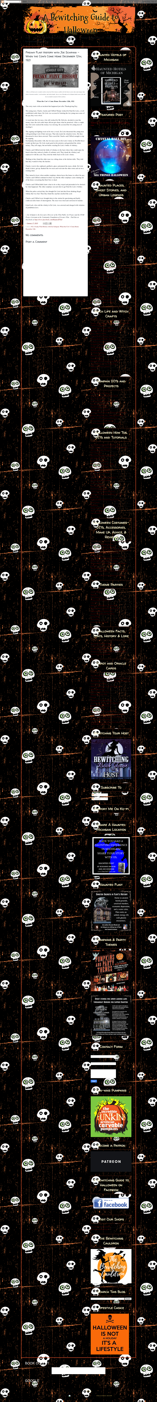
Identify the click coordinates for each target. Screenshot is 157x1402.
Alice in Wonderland (97, 592)
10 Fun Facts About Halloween (100, 646)
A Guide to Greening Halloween (101, 649)
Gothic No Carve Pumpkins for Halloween (104, 418)
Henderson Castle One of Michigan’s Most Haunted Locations (110, 245)
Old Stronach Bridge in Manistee (101, 259)
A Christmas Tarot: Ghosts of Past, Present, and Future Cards (110, 678)
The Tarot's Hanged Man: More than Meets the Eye (107, 717)
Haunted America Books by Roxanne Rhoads (59, 38)
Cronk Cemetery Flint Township (101, 223)
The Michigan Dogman (98, 294)
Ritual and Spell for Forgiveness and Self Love (105, 361)
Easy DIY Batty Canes (98, 475)
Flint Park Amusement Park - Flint (102, 237)
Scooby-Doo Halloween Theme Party (103, 614)
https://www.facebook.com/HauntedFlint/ (48, 219)
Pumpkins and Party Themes (92, 38)
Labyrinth (94, 603)
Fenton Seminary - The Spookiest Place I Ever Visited (108, 234)
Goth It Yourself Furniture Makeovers (103, 491)
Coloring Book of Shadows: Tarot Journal (104, 336)
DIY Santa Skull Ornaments (100, 467)
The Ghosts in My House (98, 283)
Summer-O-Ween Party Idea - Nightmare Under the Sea (108, 412)
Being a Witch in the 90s (98, 333)
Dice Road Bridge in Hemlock (100, 229)
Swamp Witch (95, 616)
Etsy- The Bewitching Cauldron (101, 1226)
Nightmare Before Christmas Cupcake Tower (105, 500)
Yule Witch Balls (96, 372)
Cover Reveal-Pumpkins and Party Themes (104, 401)
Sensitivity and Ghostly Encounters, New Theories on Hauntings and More (111, 268)
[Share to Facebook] (50, 223)
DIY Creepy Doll (96, 453)
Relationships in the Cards (99, 695)
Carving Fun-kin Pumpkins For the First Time (105, 445)
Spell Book (94, 505)
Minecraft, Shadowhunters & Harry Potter (104, 605)
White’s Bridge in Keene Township (102, 302)
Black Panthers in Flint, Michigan (101, 215)
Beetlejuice (94, 595)
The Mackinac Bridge (97, 288)
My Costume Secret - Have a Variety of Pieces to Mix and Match (109, 572)
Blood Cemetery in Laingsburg (100, 218)
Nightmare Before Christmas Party (102, 611)
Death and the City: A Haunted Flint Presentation (106, 226)
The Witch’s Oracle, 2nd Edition (101, 719)
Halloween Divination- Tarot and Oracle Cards (105, 686)
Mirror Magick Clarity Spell (100, 347)
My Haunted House (97, 253)
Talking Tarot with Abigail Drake (101, 700)
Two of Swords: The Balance (100, 675)
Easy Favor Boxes (96, 483)
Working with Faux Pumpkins (100, 410)
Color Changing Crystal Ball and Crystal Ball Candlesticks (109, 447)
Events (109, 38)
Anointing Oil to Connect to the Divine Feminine (106, 331)
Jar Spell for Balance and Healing (101, 342)
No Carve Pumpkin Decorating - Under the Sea (106, 423)
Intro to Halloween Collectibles (101, 654)
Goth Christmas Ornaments (99, 489)
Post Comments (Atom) (41, 306)
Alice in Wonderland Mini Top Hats (102, 544)
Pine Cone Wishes (96, 355)
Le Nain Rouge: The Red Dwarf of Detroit (104, 248)
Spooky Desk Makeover (98, 508)
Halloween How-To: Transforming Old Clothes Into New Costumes (109, 564)
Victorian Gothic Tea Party (99, 622)
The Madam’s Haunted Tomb (100, 291)
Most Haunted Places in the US (100, 251)
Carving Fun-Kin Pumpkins (99, 404)
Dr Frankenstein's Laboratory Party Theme (104, 396)
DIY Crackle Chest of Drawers (100, 450)
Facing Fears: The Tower (98, 684)
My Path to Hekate (97, 350)
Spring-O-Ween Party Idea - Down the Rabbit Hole (107, 415)
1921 (32, 227)
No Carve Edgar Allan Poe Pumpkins (102, 421)
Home (28, 38)
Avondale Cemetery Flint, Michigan (102, 209)
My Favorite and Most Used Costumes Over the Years (108, 575)
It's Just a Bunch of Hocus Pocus (101, 600)
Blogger (89, 1391)
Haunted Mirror (96, 497)
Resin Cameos (95, 502)
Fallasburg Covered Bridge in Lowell (102, 231)
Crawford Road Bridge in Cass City (102, 220)
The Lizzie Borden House (99, 286)
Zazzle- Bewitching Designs (99, 1229)
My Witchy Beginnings (98, 353)
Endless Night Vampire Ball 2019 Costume (104, 561)
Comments (97, 799)
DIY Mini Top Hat (96, 555)
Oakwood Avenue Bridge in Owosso (102, 256)
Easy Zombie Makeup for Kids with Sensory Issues (107, 558)
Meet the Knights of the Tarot (100, 692)
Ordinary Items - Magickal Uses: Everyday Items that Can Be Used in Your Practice (110, 324)
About (36, 38)
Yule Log (94, 369)
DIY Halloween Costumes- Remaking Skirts (105, 552)
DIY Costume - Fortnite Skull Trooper (103, 547)
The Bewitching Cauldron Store (36, 41)
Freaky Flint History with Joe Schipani (46, 227)
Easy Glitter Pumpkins (98, 486)
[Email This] (44, 223)
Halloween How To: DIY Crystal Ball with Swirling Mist (110, 124)
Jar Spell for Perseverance (99, 344)
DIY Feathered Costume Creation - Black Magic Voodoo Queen (111, 550)
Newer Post (30, 300)
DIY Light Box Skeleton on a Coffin (102, 464)
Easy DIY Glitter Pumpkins (99, 407)
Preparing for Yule (97, 358)
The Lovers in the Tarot (98, 708)
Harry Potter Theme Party (99, 597)
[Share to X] (48, 223)
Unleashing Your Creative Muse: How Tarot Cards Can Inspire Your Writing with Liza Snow (110, 723)
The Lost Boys (95, 619)
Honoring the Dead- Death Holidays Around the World (108, 651)
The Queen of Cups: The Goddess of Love (104, 711)
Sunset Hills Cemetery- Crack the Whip (103, 277)
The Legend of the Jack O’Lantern (101, 643)
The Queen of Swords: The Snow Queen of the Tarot (107, 714)
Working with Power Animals (100, 366)
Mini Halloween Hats (97, 568)
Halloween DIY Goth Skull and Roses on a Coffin (106, 494)
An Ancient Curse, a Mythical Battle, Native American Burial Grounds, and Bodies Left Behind (110, 206)
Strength (93, 697)
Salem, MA (94, 264)
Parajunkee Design (104, 1395)
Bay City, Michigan (97, 212)
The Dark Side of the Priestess (100, 706)
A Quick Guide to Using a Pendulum (102, 328)
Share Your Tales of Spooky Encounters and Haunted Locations (111, 272)
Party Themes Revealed (98, 399)
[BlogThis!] (46, 223)
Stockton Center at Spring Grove (101, 275)
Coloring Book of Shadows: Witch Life (103, 339)
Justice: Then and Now (98, 689)
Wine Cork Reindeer (97, 511)
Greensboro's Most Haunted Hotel (101, 242)
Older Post (81, 300)
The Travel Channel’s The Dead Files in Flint (105, 297)
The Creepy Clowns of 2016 (99, 280)
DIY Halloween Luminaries (99, 461)
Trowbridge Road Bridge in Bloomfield (103, 299)
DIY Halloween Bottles (98, 458)
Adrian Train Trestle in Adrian (100, 202)
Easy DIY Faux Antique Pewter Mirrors (103, 478)
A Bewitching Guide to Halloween (80, 24)
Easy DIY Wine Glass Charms (100, 480)
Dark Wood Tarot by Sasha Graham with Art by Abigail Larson (111, 681)
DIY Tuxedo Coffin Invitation (100, 472)
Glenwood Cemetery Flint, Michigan (102, 240)
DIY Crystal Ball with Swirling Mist (102, 455)
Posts (95, 795)
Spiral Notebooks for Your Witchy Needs (104, 364)
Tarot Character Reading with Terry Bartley (104, 703)
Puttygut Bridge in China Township (102, 262)
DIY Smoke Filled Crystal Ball (100, 469)
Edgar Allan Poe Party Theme (100, 393)
